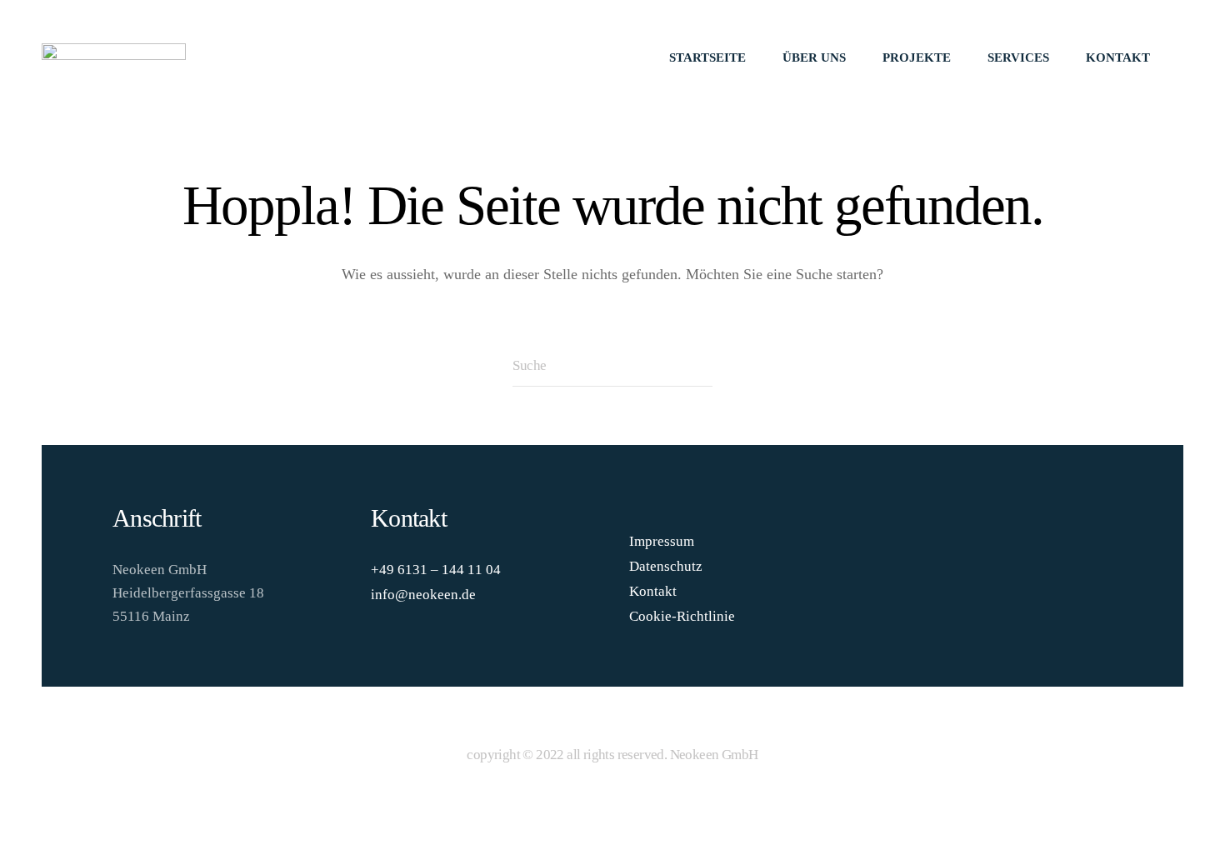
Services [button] (1018, 57)
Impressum (661, 541)
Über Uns (814, 57)
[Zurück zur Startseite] (114, 58)
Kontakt (1118, 57)
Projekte (916, 57)
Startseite (707, 57)
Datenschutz (665, 566)
